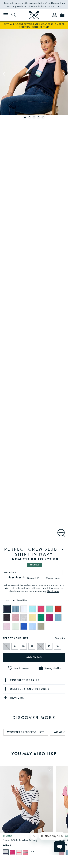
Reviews (31, 578)
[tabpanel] (34, 73)
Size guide (60, 638)
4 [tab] (38, 117)
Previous (4, 74)
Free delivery (9, 572)
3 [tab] (34, 117)
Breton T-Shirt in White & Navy (20, 840)
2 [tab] (29, 117)
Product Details (25, 680)
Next (63, 74)
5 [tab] (43, 117)
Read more (53, 591)
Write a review (53, 578)
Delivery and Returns (30, 689)
